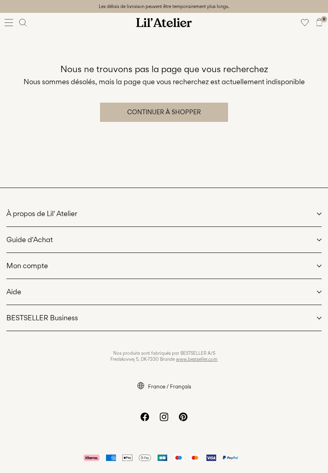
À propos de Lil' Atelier (41, 213)
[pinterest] (183, 416)
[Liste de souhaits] (305, 22)
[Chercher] (23, 22)
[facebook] (144, 416)
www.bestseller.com (197, 359)
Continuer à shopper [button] (164, 112)
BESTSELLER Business (42, 317)
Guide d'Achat (29, 239)
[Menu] (9, 22)
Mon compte (27, 265)
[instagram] (164, 416)
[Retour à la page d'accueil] (164, 22)
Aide (13, 291)
